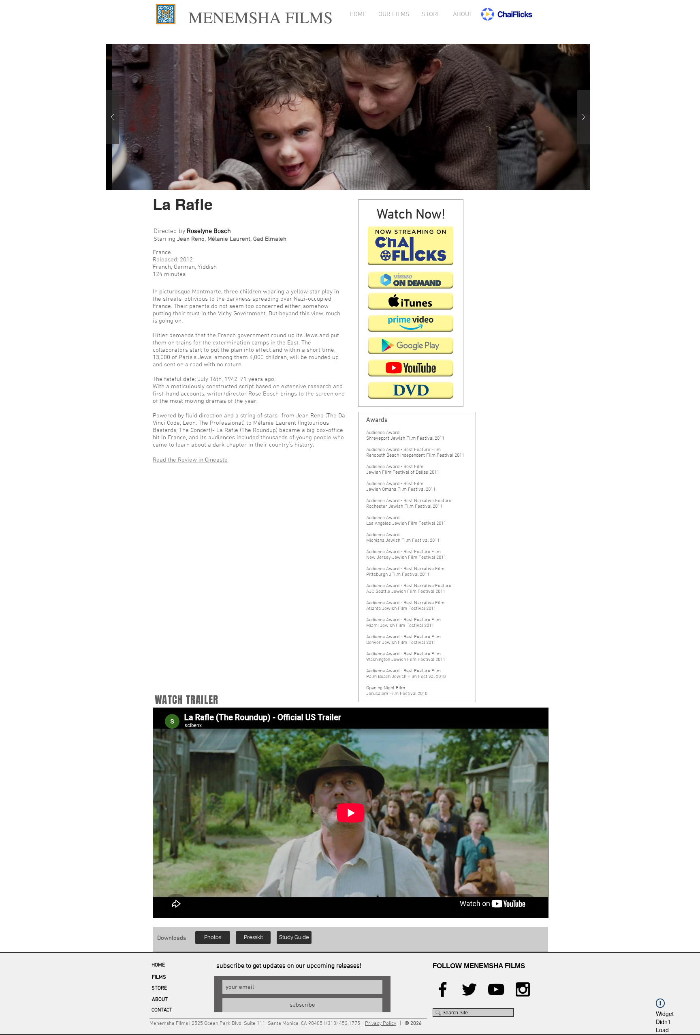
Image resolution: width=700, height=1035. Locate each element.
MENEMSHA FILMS (258, 17)
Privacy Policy (380, 1023)
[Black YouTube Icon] (496, 989)
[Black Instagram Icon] (523, 989)
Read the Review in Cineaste (190, 460)
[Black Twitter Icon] (469, 989)
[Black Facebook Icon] (442, 989)
